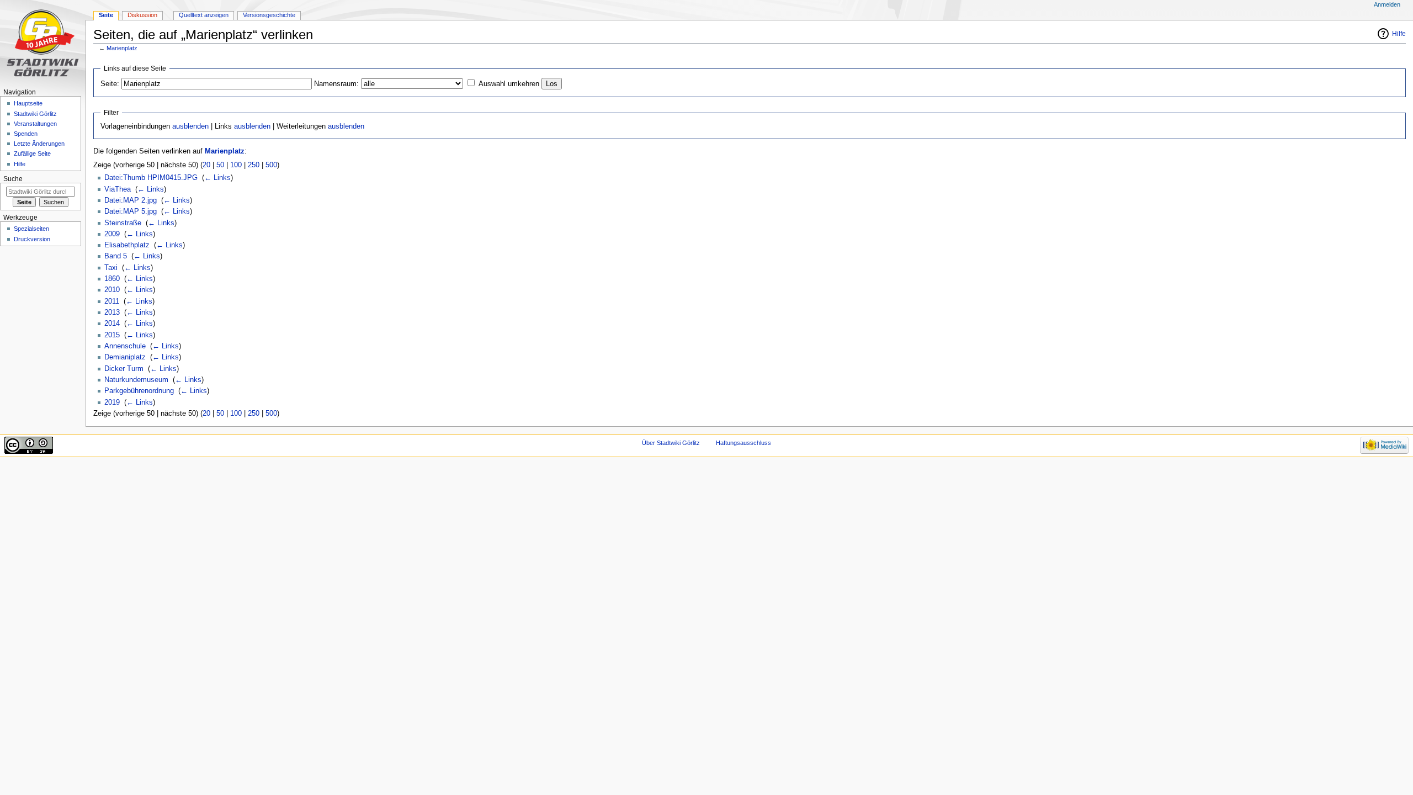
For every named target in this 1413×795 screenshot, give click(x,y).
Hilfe (1399, 34)
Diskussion (142, 15)
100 (236, 165)
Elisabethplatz (127, 245)
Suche (13, 179)
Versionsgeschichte (269, 15)
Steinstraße (122, 223)
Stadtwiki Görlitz (35, 113)
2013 (112, 312)
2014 (112, 323)
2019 (112, 402)
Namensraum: (336, 84)
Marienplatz (122, 48)
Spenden (26, 133)
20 (206, 165)
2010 (112, 290)
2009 (112, 234)
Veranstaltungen (35, 123)
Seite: (109, 84)
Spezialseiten (31, 228)
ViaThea (117, 189)
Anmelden (1387, 4)
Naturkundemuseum (136, 380)
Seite (106, 15)
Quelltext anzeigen (204, 15)
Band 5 (115, 256)
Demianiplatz (125, 357)
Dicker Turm (124, 369)
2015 (112, 335)
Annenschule (125, 346)
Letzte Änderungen (39, 143)
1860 (112, 279)
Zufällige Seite (32, 153)
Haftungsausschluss (743, 442)
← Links (217, 178)
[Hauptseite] (43, 43)
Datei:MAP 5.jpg (130, 211)
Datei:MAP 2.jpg (130, 200)
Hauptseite (28, 103)
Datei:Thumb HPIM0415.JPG (151, 178)
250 (253, 165)
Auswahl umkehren (509, 84)
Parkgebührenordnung (139, 391)
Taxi (111, 268)
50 (220, 165)
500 (271, 165)
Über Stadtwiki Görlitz (671, 442)
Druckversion (32, 239)
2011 (111, 301)
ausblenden (190, 126)
